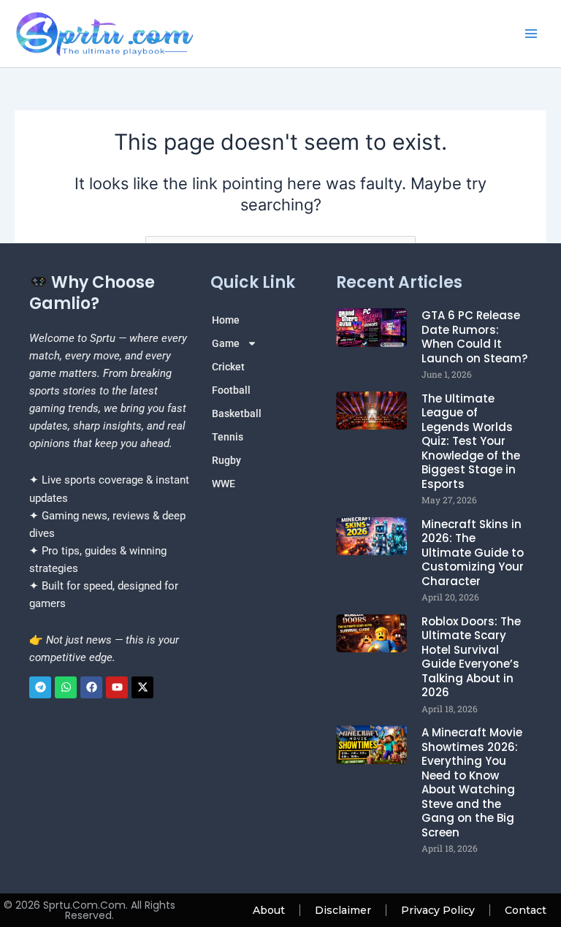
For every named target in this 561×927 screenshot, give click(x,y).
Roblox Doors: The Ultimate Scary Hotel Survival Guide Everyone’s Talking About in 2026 (471, 657)
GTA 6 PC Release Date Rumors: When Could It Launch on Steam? (474, 337)
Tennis (227, 437)
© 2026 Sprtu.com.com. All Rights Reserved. (89, 910)
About (269, 910)
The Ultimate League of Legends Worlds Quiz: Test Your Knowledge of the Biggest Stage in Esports (470, 441)
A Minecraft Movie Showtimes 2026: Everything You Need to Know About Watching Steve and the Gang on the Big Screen (471, 782)
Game (226, 343)
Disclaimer (343, 910)
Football (231, 390)
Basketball (237, 413)
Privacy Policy (438, 910)
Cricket (228, 367)
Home (226, 320)
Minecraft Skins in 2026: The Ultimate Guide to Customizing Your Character (472, 552)
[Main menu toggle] (531, 33)
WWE (223, 483)
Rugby (226, 460)
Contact (525, 910)
